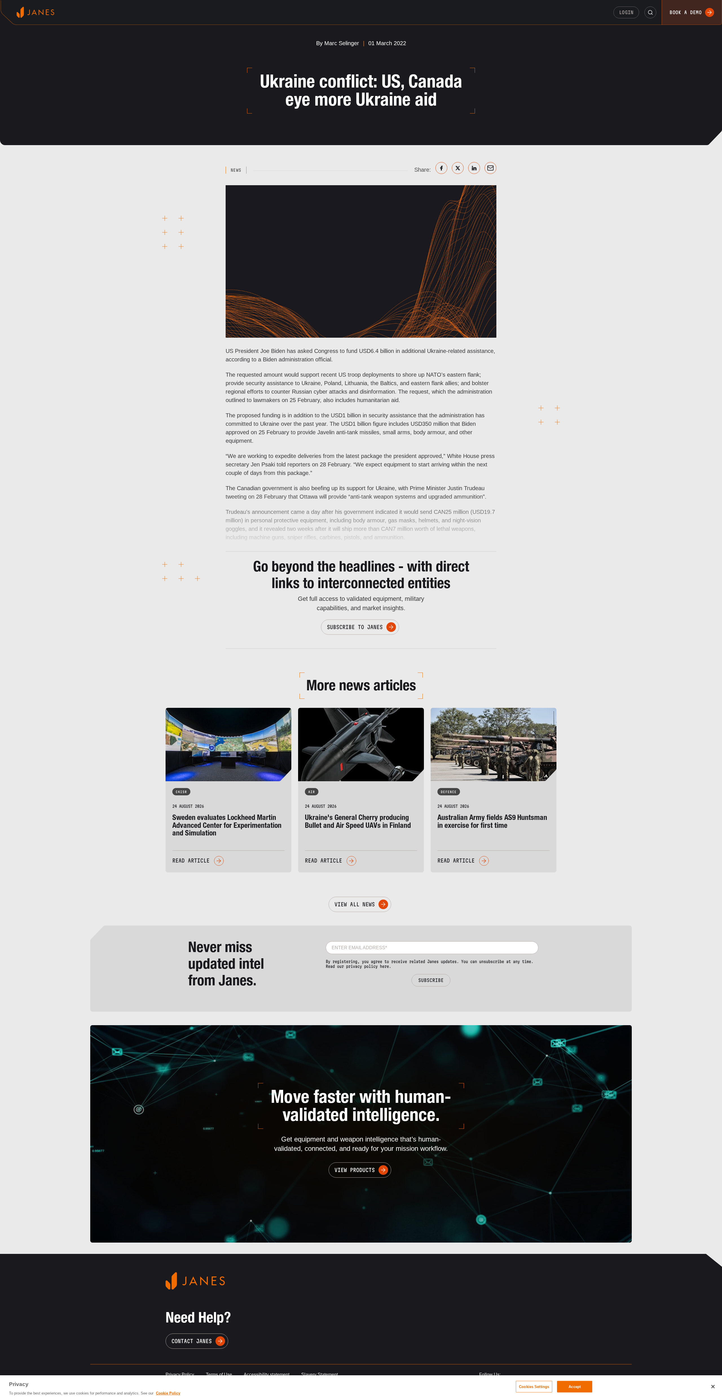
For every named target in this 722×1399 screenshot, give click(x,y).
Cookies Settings (534, 1386)
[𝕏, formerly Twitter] (458, 168)
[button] (650, 12)
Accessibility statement (266, 1374)
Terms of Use (219, 1374)
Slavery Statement (319, 1374)
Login (626, 12)
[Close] (713, 1386)
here (384, 966)
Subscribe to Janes (355, 627)
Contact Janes (191, 1341)
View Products (354, 1170)
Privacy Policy (180, 1374)
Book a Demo (686, 12)
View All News (354, 904)
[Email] (490, 168)
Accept (575, 1386)
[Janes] (35, 12)
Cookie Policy (168, 1393)
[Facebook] (441, 168)
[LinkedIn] (474, 168)
